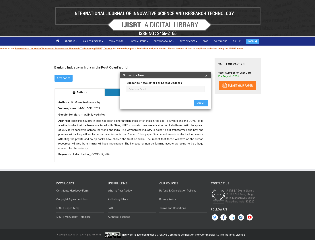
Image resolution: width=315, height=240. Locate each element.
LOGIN (251, 41)
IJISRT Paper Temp (67, 208)
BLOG (205, 41)
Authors (81, 92)
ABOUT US (70, 41)
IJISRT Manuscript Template (73, 216)
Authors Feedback (119, 216)
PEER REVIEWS (187, 41)
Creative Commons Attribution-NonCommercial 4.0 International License (201, 234)
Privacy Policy (167, 199)
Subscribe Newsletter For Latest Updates (154, 83)
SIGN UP (237, 41)
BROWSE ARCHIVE (163, 41)
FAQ (110, 208)
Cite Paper (63, 78)
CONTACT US (220, 41)
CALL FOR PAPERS (92, 41)
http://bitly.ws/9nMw (93, 114)
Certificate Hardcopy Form (72, 190)
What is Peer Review (120, 190)
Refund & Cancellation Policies (177, 190)
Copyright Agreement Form (72, 199)
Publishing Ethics (118, 199)
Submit (201, 103)
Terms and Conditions (172, 208)
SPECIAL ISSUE (139, 41)
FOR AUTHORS (116, 41)
